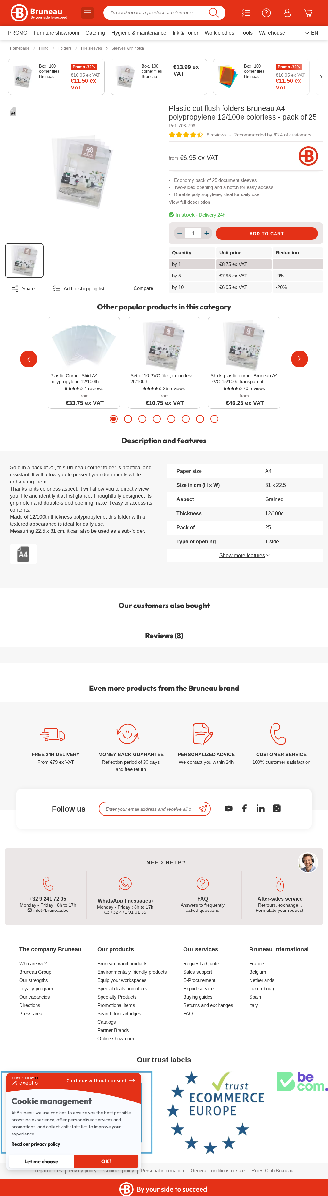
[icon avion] (203, 809)
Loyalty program (36, 988)
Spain (255, 997)
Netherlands (262, 980)
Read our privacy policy (36, 1144)
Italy (253, 1005)
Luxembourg (262, 988)
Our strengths (33, 980)
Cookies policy (118, 1170)
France (256, 963)
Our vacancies (34, 997)
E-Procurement (199, 980)
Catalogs (106, 1022)
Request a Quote (201, 963)
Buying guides (198, 997)
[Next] (299, 359)
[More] (206, 233)
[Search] (214, 12)
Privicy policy (83, 1170)
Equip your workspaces (122, 980)
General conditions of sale (218, 1170)
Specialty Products (117, 997)
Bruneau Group (35, 972)
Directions (29, 1005)
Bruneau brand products (122, 963)
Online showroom (115, 1038)
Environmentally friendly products (132, 972)
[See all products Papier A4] (13, 112)
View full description (189, 202)
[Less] (179, 233)
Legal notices (48, 1170)
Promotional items (116, 1005)
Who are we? (33, 963)
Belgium (257, 972)
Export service (198, 988)
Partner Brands (113, 1030)
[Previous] (28, 359)
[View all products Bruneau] (308, 156)
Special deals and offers (122, 988)
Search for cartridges (119, 1013)
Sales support (197, 972)
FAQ (188, 1013)
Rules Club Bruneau (272, 1170)
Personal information (162, 1170)
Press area (30, 1013)
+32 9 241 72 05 (47, 899)
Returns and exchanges (208, 1005)
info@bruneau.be (50, 910)
